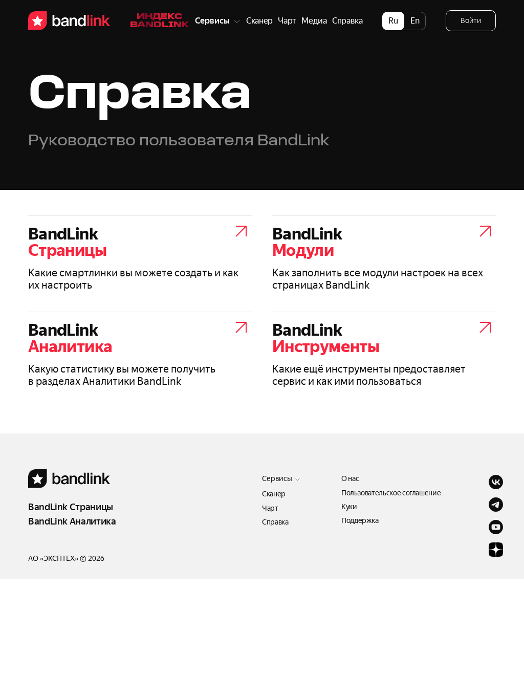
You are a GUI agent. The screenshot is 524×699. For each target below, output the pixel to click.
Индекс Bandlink (159, 21)
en (415, 21)
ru (393, 21)
